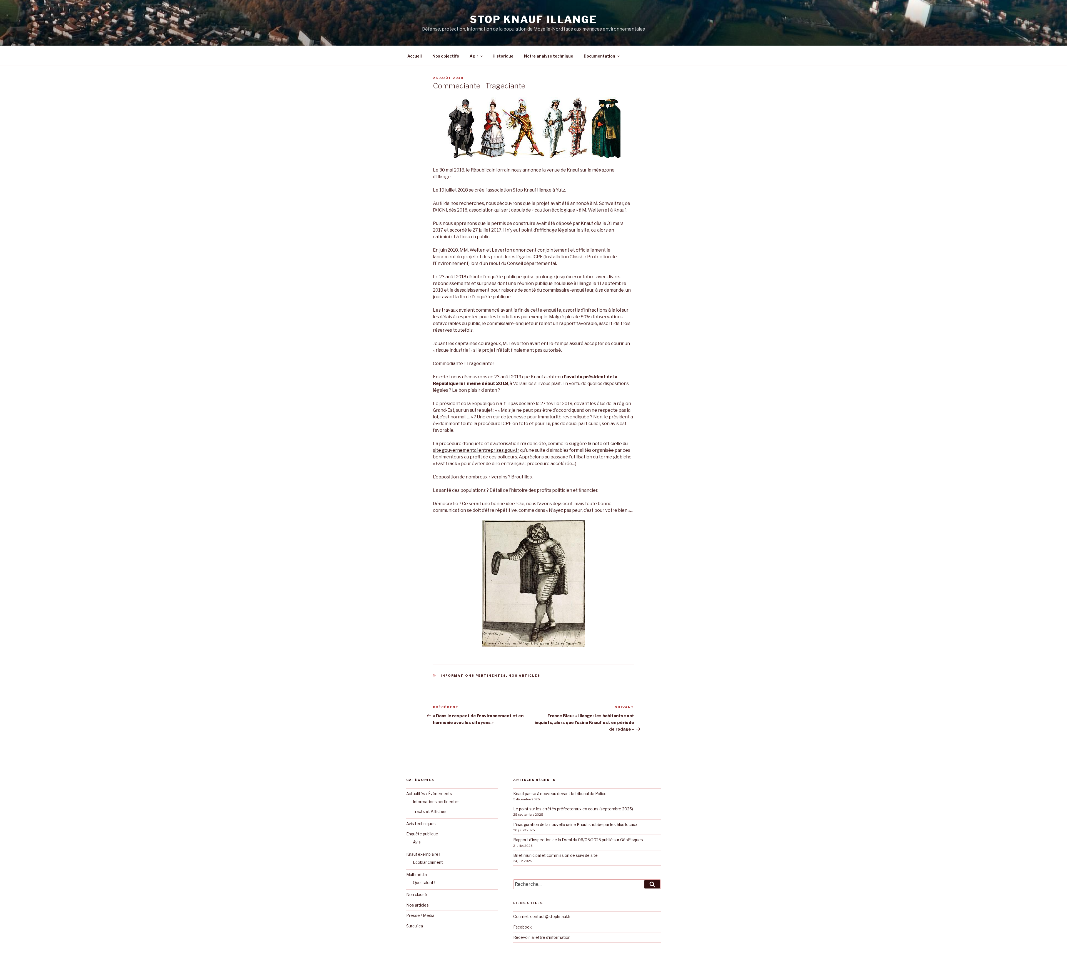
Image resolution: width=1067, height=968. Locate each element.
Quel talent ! (424, 882)
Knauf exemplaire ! (423, 854)
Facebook (522, 927)
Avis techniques (421, 823)
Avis (417, 842)
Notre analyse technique (548, 56)
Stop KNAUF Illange (533, 19)
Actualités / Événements (429, 793)
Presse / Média (420, 915)
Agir (474, 56)
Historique (503, 56)
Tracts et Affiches (430, 811)
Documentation (599, 56)
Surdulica (414, 926)
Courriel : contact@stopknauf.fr (542, 916)
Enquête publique (422, 834)
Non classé (416, 894)
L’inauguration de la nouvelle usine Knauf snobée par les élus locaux (575, 824)
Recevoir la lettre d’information (541, 937)
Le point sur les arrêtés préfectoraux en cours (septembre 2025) (573, 808)
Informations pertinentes (473, 675)
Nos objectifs (445, 56)
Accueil (414, 56)
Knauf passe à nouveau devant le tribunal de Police (560, 793)
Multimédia (416, 874)
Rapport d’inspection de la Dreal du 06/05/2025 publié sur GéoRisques (578, 839)
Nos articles (524, 675)
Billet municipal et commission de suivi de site (555, 855)
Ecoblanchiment (428, 862)
